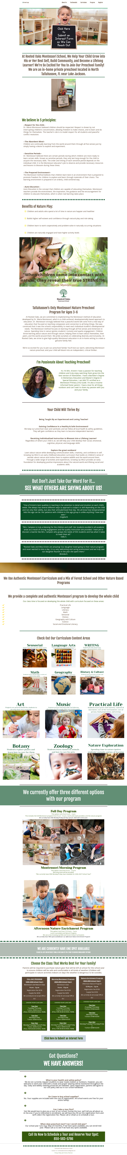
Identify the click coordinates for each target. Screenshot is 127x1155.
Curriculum (83, 2)
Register (100, 2)
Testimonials (73, 2)
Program (92, 2)
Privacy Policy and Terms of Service (64, 1153)
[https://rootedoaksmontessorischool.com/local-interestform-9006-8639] (63, 27)
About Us (64, 2)
